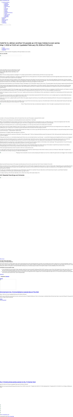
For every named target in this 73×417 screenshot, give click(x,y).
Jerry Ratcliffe (11, 416)
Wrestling (6, 16)
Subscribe (4, 22)
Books (3, 18)
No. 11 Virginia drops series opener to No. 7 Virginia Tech (18, 382)
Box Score (2, 258)
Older (1, 299)
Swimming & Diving (8, 12)
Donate (3, 21)
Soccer (5, 10)
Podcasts (4, 17)
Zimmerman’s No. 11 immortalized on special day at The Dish (19, 292)
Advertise (4, 20)
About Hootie (5, 19)
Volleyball (6, 15)
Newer (1, 278)
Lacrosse (6, 8)
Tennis (5, 13)
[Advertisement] (36, 33)
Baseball (6, 5)
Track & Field (7, 14)
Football (6, 3)
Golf (5, 7)
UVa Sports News (5, 2)
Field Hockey (7, 6)
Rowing (6, 9)
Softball (6, 11)
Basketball (6, 4)
